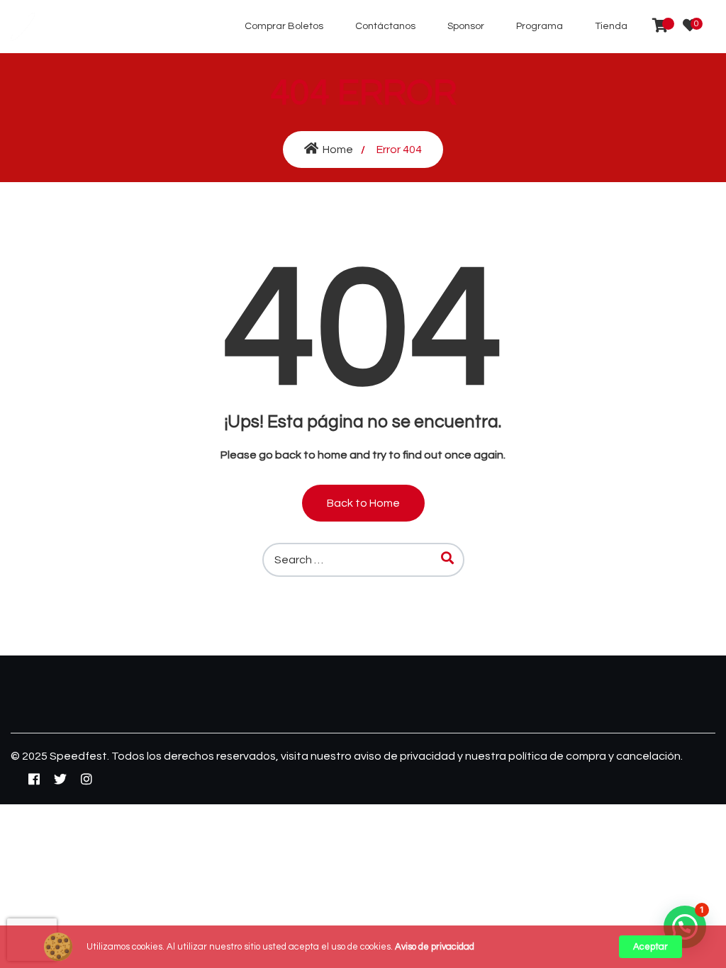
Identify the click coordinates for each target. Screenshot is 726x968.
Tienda (611, 26)
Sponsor (465, 26)
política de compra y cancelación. (595, 756)
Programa (539, 26)
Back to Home (363, 503)
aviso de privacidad (405, 756)
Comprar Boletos (284, 26)
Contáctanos (385, 26)
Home (338, 149)
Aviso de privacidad (434, 947)
